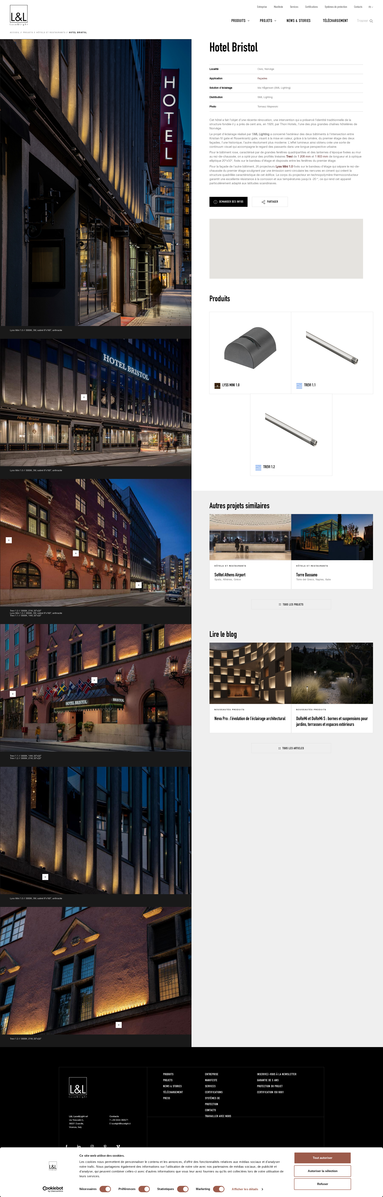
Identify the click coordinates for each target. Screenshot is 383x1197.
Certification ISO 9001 (270, 1092)
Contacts (358, 6)
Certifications (311, 6)
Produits (238, 20)
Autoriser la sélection (323, 1171)
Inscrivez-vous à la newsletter (276, 1074)
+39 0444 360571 (119, 1120)
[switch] (144, 1189)
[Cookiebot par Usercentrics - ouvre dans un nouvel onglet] (53, 1189)
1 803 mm (321, 156)
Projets (266, 20)
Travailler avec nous (218, 1116)
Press (166, 1098)
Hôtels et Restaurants (51, 33)
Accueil (15, 33)
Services (294, 6)
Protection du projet (270, 1086)
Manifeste (278, 6)
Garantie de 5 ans (268, 1080)
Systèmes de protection (336, 6)
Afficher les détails (245, 1189)
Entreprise (262, 6)
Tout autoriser (322, 1157)
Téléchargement (335, 20)
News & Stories (299, 20)
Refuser (322, 1184)
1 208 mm (304, 156)
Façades (262, 78)
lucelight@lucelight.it (121, 1124)
